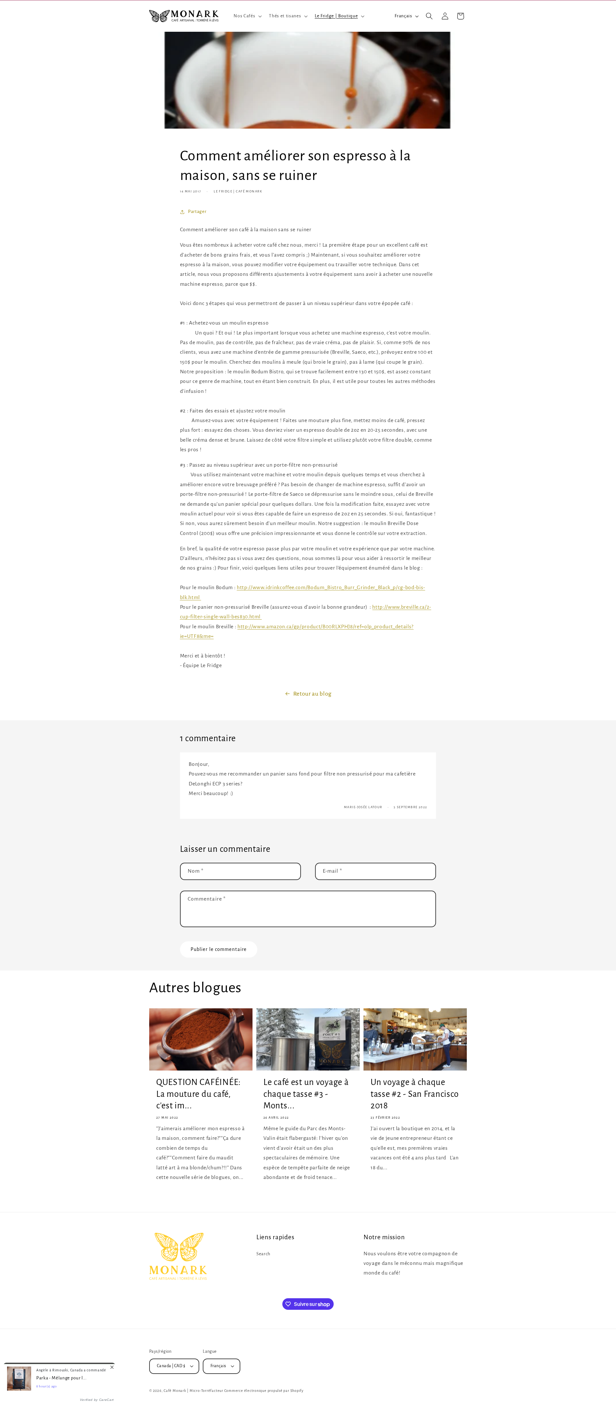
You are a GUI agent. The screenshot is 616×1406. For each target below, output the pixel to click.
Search (263, 1253)
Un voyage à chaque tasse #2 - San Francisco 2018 (415, 1094)
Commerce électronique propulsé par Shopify (264, 1391)
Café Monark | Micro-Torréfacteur (193, 1391)
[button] (247, 16)
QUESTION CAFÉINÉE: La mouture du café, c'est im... (198, 1094)
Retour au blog (312, 693)
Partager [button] (197, 211)
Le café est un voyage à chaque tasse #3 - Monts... (306, 1094)
